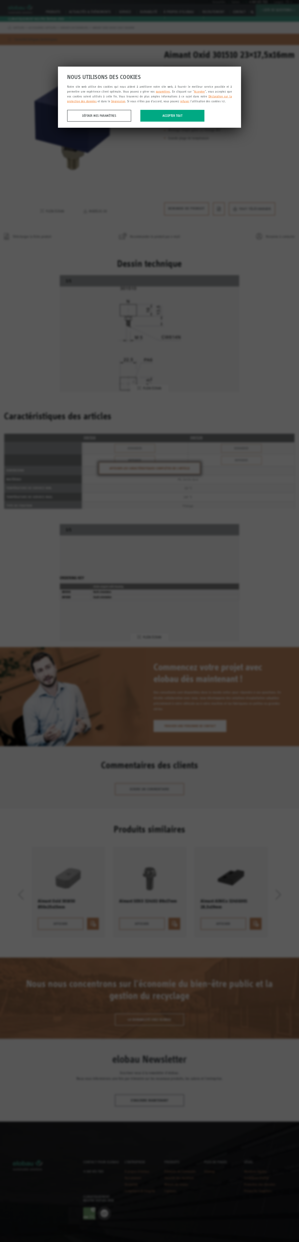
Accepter (199, 91)
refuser (185, 101)
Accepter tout (172, 115)
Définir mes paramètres (99, 115)
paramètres (163, 91)
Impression (118, 101)
